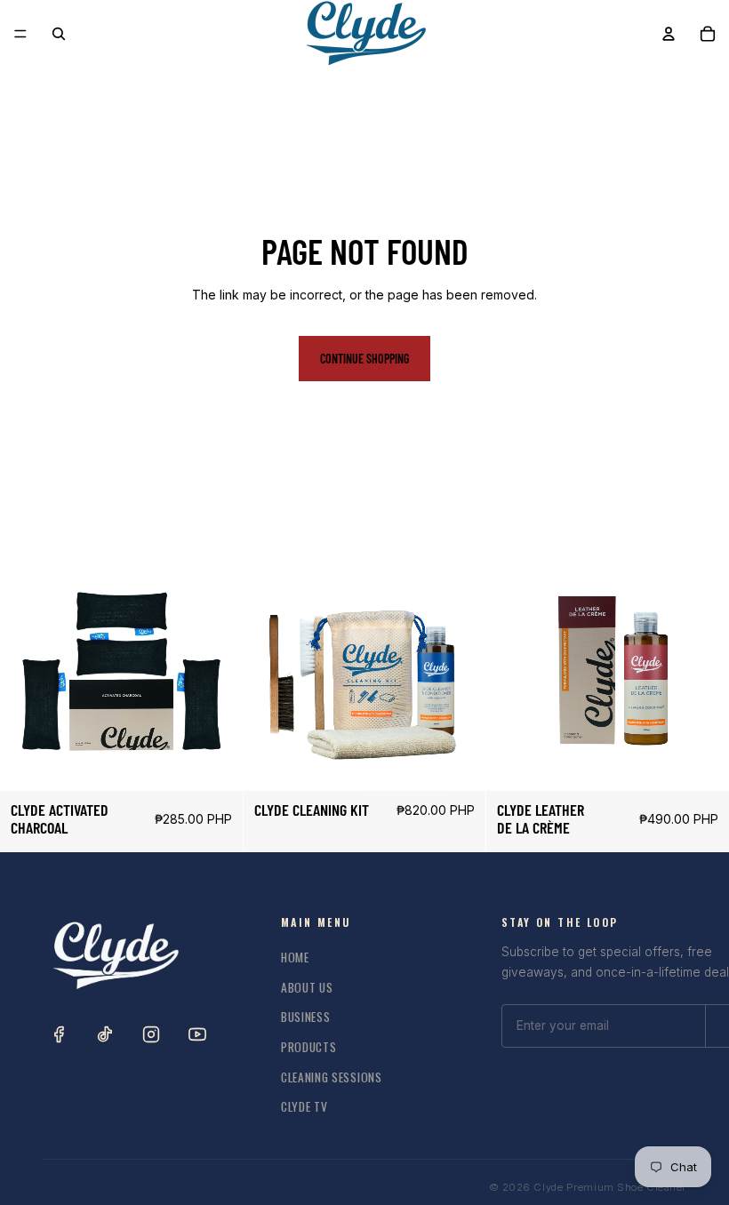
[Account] (668, 33)
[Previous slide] (26, 670)
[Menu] (20, 33)
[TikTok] (105, 1034)
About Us (306, 987)
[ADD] (215, 764)
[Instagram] (151, 1034)
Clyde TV (304, 1106)
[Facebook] (59, 1034)
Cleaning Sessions (331, 1077)
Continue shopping (364, 358)
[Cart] (707, 33)
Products (308, 1047)
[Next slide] (216, 670)
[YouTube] (197, 1034)
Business (305, 1016)
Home (295, 957)
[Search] (58, 33)
